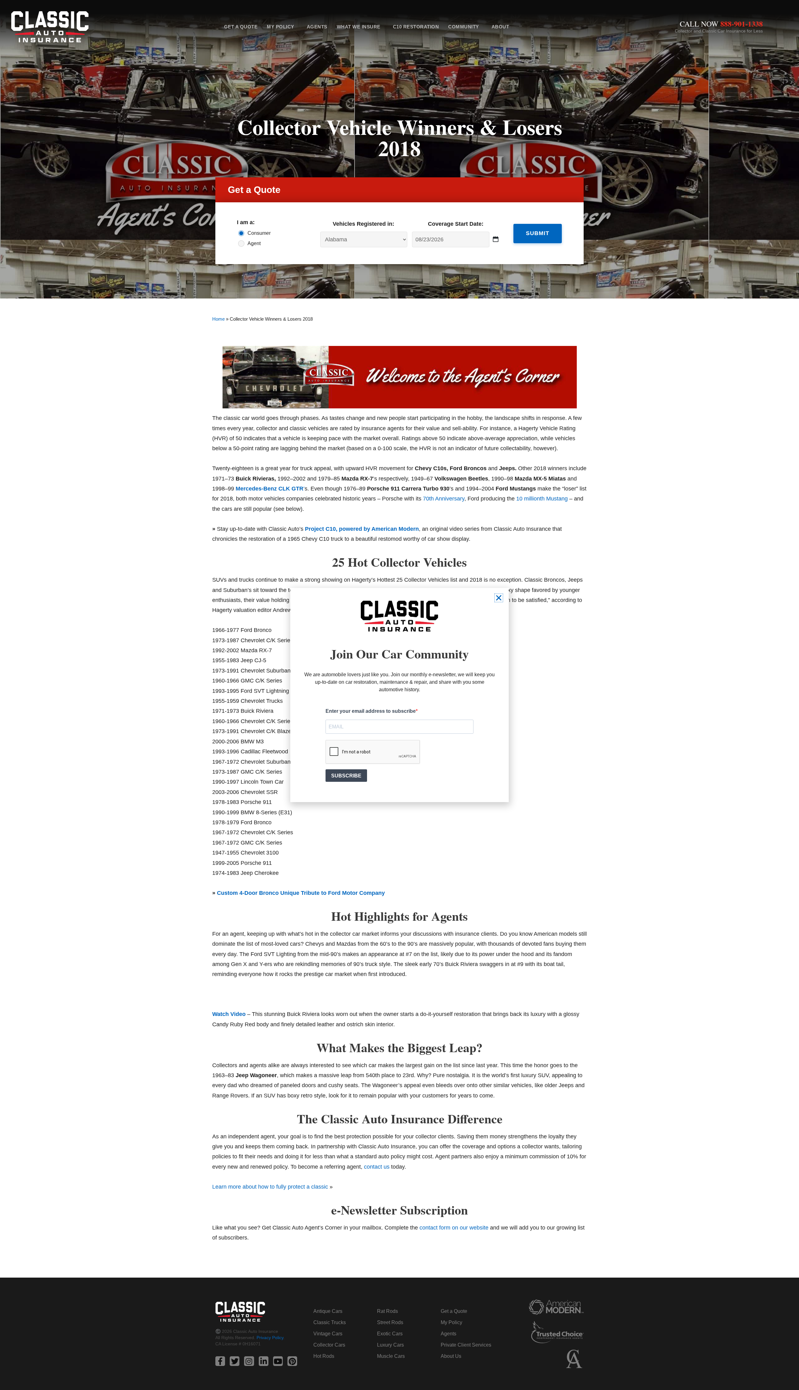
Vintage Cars (327, 1333)
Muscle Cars (391, 1356)
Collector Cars (329, 1345)
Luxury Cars (390, 1345)
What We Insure (358, 26)
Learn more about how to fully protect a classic (270, 1187)
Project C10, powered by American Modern (362, 529)
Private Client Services (466, 1345)
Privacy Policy (270, 1337)
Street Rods (390, 1322)
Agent (254, 243)
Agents (317, 26)
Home (218, 319)
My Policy (280, 26)
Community (463, 26)
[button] (498, 598)
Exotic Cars (390, 1333)
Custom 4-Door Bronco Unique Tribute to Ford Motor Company (301, 893)
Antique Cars (327, 1311)
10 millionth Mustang (542, 498)
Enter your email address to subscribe (371, 711)
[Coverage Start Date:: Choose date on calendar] (495, 239)
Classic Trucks (329, 1322)
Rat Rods (387, 1311)
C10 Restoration (416, 26)
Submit (537, 233)
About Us (451, 1356)
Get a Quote (241, 26)
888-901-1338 (741, 23)
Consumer (259, 233)
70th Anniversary (443, 498)
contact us (377, 1167)
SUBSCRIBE (346, 775)
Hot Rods (323, 1356)
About (500, 26)
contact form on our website (453, 1228)
